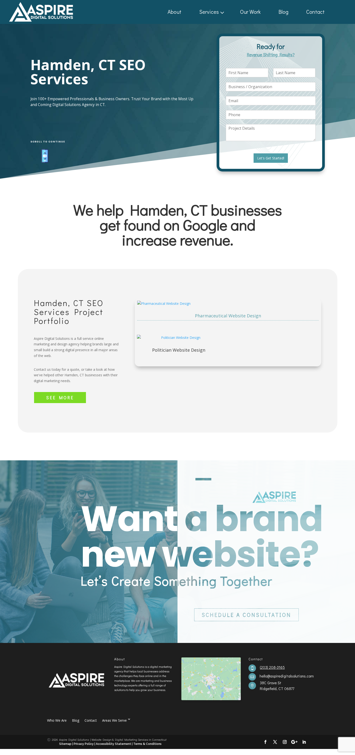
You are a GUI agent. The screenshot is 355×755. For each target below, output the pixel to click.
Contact (315, 12)
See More (60, 397)
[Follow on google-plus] (294, 742)
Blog (283, 12)
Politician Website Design (178, 350)
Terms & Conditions (147, 744)
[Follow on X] (275, 742)
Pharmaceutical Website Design (228, 316)
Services (209, 12)
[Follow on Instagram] (285, 742)
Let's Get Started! (270, 158)
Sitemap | (66, 744)
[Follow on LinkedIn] (304, 742)
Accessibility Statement (114, 744)
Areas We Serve (114, 720)
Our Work (250, 12)
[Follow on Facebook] (265, 742)
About (174, 12)
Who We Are (57, 720)
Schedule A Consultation (246, 614)
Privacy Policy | (84, 744)
